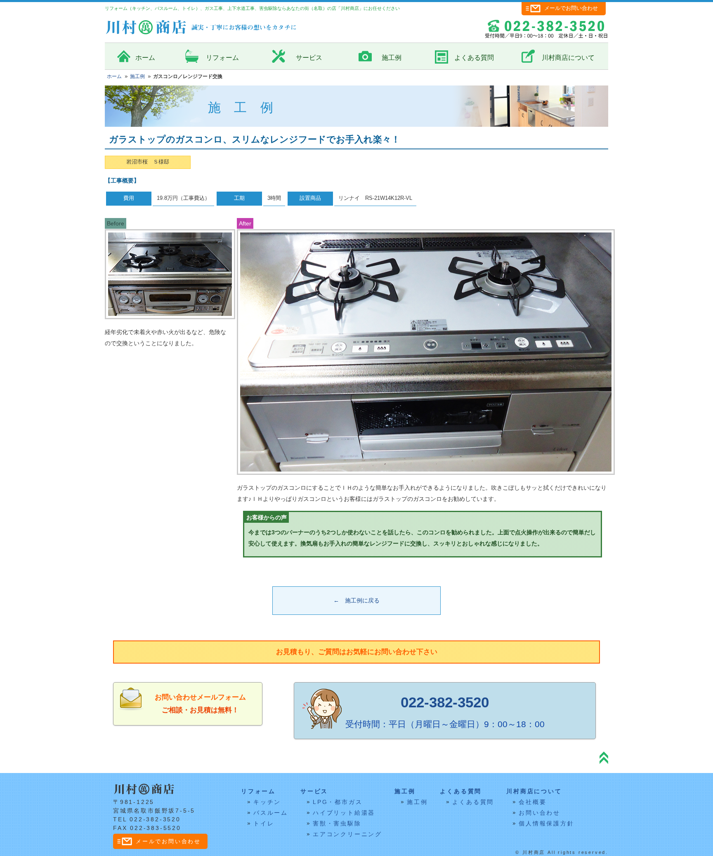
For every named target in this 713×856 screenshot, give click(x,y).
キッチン (267, 802)
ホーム (145, 57)
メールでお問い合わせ (571, 8)
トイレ (263, 823)
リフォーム (222, 57)
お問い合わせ (539, 812)
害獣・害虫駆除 (337, 823)
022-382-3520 (445, 702)
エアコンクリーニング (347, 834)
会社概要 (532, 802)
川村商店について (568, 57)
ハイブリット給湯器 (344, 812)
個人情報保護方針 (546, 823)
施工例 (391, 57)
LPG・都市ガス (337, 802)
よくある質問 (474, 57)
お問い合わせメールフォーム (200, 697)
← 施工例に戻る (356, 600)
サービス (309, 57)
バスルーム (270, 812)
